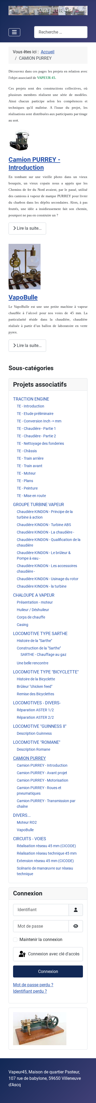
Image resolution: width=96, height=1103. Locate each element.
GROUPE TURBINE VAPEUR (38, 504)
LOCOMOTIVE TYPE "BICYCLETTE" (46, 671)
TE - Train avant (29, 466)
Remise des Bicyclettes (35, 694)
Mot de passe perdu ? (33, 984)
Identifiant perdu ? (30, 991)
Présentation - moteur (35, 602)
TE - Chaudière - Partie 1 (36, 428)
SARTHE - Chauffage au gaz (43, 654)
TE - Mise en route (31, 496)
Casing (22, 625)
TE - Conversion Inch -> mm (39, 421)
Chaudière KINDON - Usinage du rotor (47, 579)
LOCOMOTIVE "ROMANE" (36, 742)
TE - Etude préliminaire (35, 413)
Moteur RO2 (27, 822)
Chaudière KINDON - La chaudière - (45, 532)
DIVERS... (22, 815)
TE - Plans (25, 481)
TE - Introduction (30, 406)
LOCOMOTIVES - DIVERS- (37, 702)
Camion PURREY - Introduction (42, 765)
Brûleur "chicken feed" (34, 686)
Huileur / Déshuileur (33, 610)
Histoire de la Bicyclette (36, 679)
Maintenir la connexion (40, 939)
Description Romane (33, 749)
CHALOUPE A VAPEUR (33, 595)
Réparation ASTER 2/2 (35, 717)
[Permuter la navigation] (14, 32)
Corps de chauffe (31, 617)
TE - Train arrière (30, 458)
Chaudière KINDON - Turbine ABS (44, 525)
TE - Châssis (27, 451)
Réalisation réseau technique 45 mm (47, 853)
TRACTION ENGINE (31, 399)
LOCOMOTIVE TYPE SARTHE (40, 633)
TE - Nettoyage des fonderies (40, 443)
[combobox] (60, 32)
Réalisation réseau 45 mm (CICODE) (46, 846)
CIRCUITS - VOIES (29, 838)
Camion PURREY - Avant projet (42, 773)
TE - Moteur (26, 473)
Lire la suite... (29, 228)
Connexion (48, 971)
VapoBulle (25, 830)
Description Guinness (34, 733)
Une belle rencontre (32, 663)
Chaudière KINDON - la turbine (41, 586)
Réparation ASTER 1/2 (35, 710)
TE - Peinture (27, 488)
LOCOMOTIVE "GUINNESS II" (39, 726)
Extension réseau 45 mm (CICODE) (45, 861)
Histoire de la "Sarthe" (34, 641)
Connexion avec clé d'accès (53, 953)
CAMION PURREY (29, 758)
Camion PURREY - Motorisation (42, 780)
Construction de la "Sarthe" (39, 648)
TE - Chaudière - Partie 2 (36, 436)
